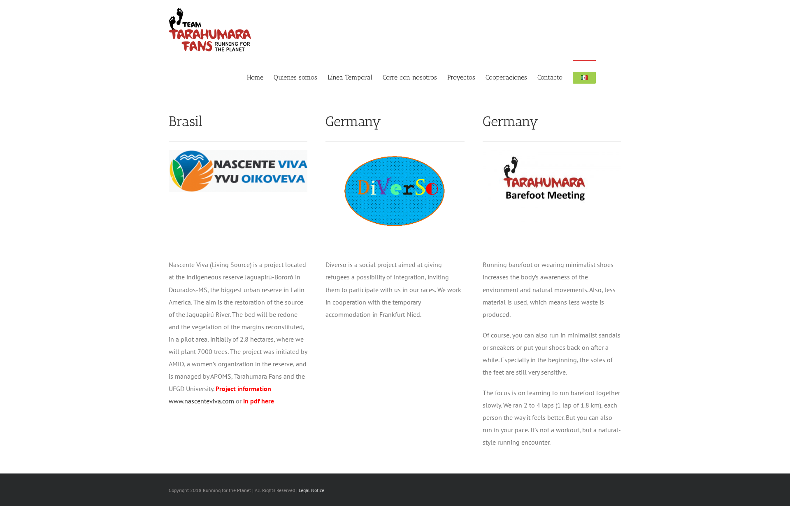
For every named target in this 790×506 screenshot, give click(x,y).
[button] (608, 77)
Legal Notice (311, 490)
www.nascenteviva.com (201, 401)
